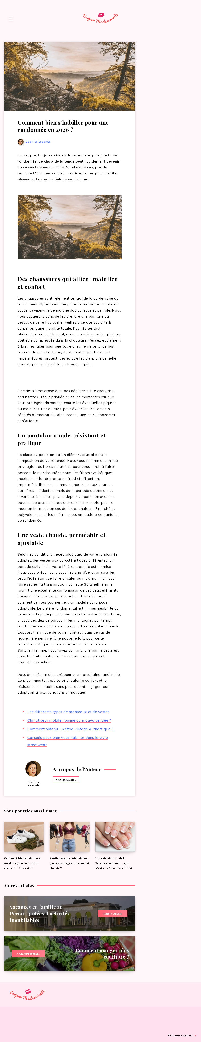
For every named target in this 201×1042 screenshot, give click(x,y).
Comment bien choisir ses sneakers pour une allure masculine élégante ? (22, 863)
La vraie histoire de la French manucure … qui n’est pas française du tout (113, 863)
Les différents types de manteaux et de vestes (68, 711)
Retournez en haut (181, 1035)
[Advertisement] (170, 64)
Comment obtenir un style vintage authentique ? (70, 729)
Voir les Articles (66, 779)
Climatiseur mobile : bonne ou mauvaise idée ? (69, 720)
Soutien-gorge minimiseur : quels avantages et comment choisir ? (69, 863)
